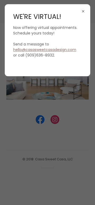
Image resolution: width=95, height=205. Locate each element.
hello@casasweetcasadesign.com (44, 49)
